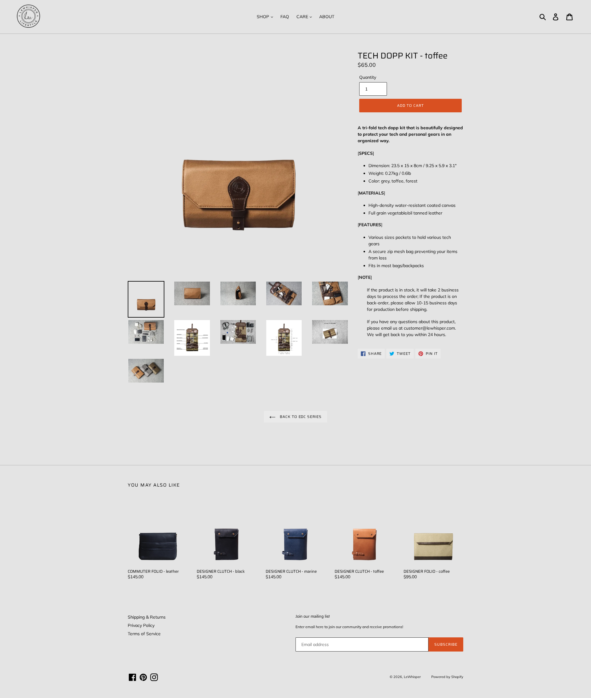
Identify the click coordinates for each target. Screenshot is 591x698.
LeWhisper (412, 677)
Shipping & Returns (147, 617)
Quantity (367, 77)
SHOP (263, 16)
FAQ (284, 16)
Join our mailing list (313, 616)
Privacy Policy (141, 625)
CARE (302, 16)
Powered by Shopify (447, 677)
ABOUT (326, 16)
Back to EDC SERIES (300, 416)
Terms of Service (144, 633)
